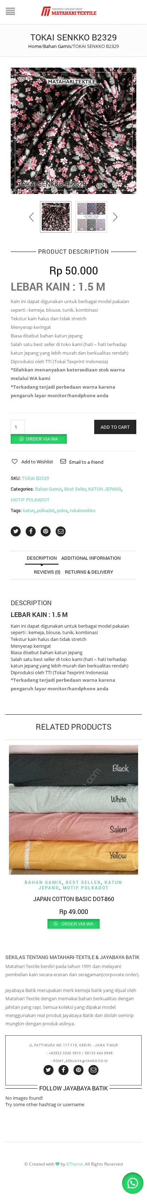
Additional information (91, 558)
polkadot (46, 510)
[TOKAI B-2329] (73, 131)
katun (29, 510)
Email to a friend (86, 462)
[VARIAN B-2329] (91, 217)
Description (42, 558)
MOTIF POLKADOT (30, 499)
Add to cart (115, 427)
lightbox (24, 181)
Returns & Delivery (89, 572)
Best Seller (75, 489)
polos (62, 510)
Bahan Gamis (57, 46)
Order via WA (42, 439)
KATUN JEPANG (104, 489)
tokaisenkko (82, 510)
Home (34, 46)
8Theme (74, 1164)
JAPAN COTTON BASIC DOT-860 (73, 899)
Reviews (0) (47, 572)
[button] (39, 439)
